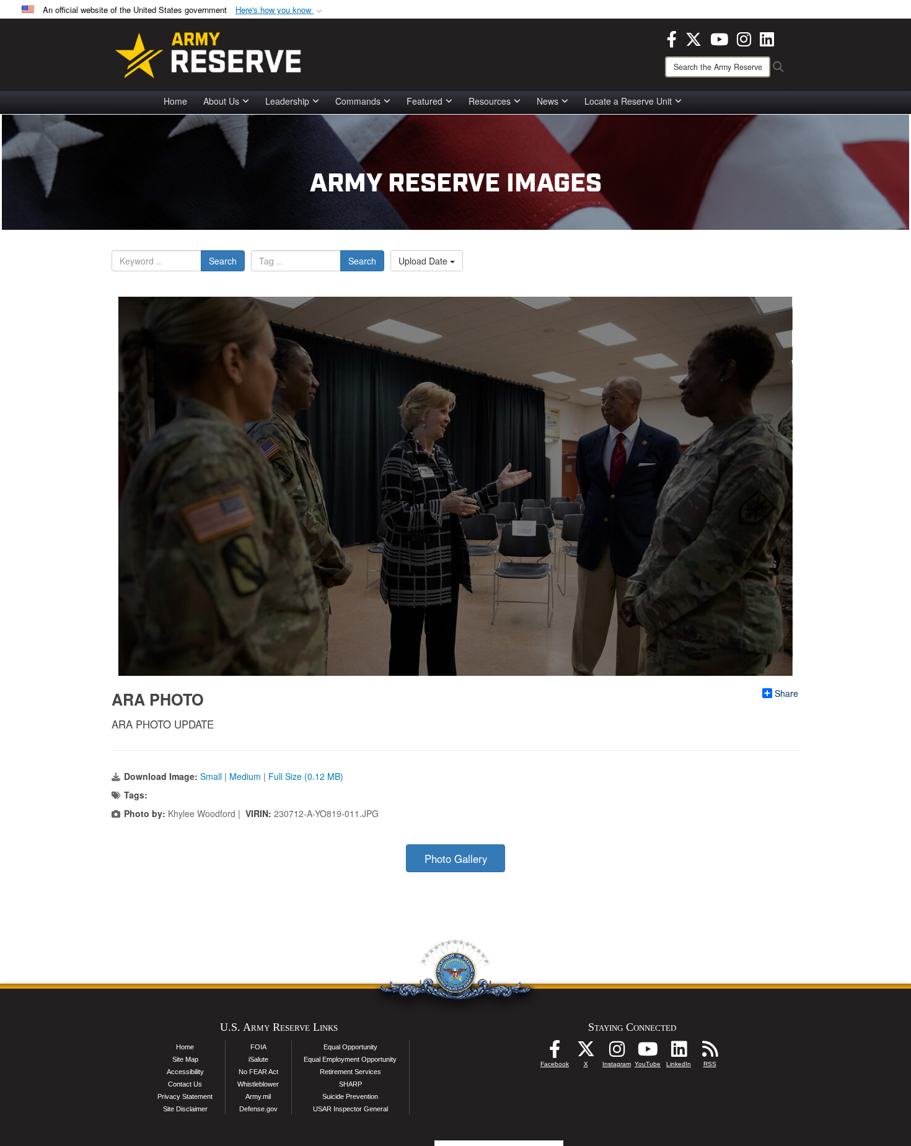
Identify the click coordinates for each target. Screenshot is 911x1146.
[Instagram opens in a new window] (744, 38)
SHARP (350, 1084)
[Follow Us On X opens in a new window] (585, 1052)
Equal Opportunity (350, 1047)
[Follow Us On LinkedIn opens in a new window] (678, 1052)
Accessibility (185, 1071)
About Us (221, 101)
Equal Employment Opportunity (350, 1059)
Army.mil (258, 1096)
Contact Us (185, 1084)
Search (223, 261)
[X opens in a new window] (693, 38)
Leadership (287, 101)
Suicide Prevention (350, 1096)
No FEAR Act (258, 1071)
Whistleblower (258, 1084)
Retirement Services (350, 1071)
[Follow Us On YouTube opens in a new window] (647, 1052)
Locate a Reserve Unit (628, 101)
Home (175, 101)
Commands (358, 101)
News (547, 101)
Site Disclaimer (185, 1109)
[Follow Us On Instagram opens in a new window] (616, 1052)
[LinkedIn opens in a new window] (767, 38)
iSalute (258, 1059)
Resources (490, 101)
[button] (280, 10)
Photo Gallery (456, 858)
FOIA (258, 1047)
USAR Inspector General (350, 1109)
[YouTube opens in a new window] (719, 38)
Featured (424, 101)
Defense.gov (258, 1109)
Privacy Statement (185, 1096)
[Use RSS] (709, 1052)
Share (786, 693)
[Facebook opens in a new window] (672, 38)
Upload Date (424, 261)
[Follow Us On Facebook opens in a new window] (554, 1052)
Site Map (185, 1059)
